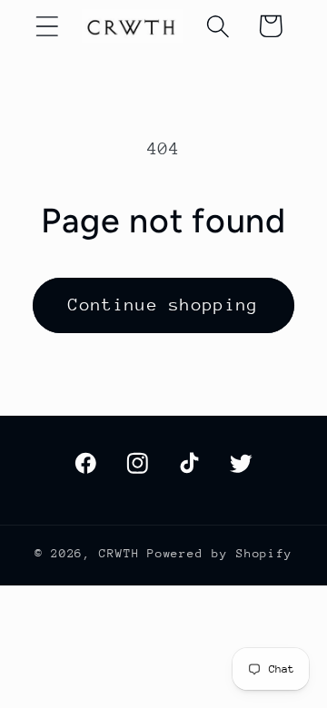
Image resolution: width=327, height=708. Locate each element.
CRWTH (119, 553)
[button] (47, 26)
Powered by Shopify (219, 553)
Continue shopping (163, 304)
